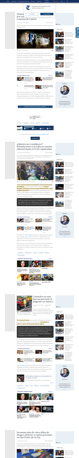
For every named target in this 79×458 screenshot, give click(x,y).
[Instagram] (42, 128)
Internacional (21, 1)
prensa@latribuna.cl (44, 134)
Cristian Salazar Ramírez (24, 22)
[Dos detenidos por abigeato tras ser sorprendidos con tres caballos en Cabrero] (60, 41)
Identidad (39, 1)
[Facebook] (27, 128)
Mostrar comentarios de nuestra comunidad (35, 106)
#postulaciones (28, 252)
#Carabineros (25, 123)
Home (8, 1)
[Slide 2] (64, 107)
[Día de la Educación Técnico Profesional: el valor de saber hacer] (64, 90)
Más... (62, 1)
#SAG (31, 385)
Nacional (27, 1)
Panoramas (55, 1)
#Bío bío (19, 123)
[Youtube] (50, 128)
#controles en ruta (21, 388)
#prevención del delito (45, 385)
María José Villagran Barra (25, 152)
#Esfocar (47, 252)
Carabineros (31, 235)
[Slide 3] (65, 107)
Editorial (33, 1)
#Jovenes (35, 252)
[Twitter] (35, 128)
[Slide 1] (63, 107)
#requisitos (41, 252)
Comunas (14, 1)
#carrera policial (21, 255)
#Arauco (32, 123)
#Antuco (26, 385)
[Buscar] (69, 1)
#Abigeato (36, 385)
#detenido (38, 123)
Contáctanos (35, 138)
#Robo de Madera (45, 123)
